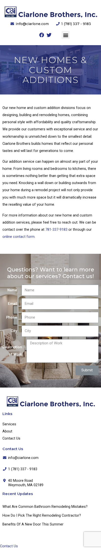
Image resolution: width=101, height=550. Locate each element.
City (14, 331)
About (7, 431)
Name (12, 290)
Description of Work (12, 350)
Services (9, 424)
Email (12, 303)
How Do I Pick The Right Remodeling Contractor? (41, 515)
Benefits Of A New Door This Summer (32, 524)
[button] (66, 35)
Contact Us (11, 438)
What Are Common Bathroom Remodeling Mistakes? (45, 506)
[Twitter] (49, 35)
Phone (11, 317)
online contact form (18, 236)
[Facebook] (41, 35)
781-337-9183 (56, 229)
